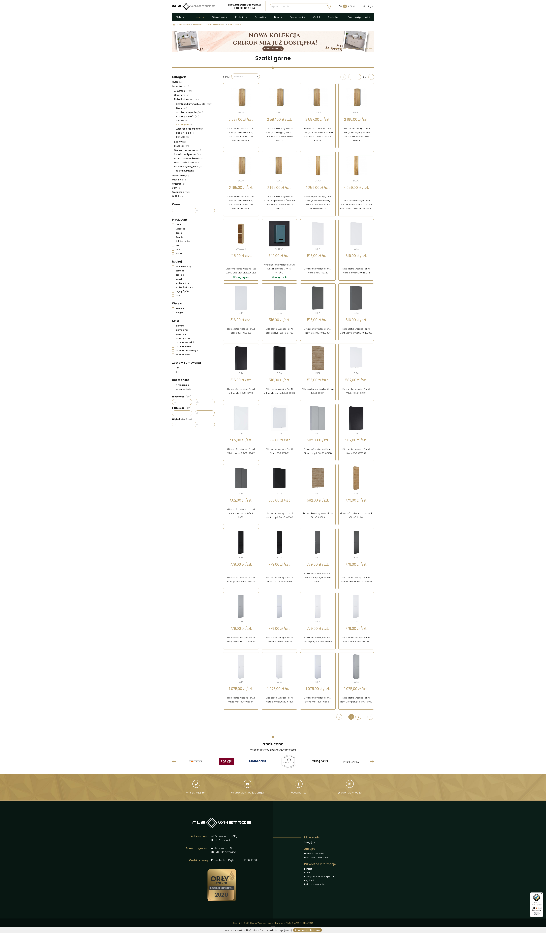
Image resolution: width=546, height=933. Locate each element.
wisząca (180, 308)
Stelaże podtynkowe (187, 154)
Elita (178, 249)
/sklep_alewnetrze (350, 792)
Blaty (181, 108)
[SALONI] (195, 755)
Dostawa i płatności (359, 17)
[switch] (536, 913)
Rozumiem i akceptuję (307, 930)
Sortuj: (226, 76)
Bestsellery (334, 17)
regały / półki (182, 291)
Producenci (296, 17)
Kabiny (180, 141)
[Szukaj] (328, 6)
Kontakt (308, 868)
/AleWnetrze (298, 792)
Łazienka (196, 17)
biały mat (180, 325)
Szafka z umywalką (189, 112)
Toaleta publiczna (185, 170)
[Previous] (174, 761)
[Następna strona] (371, 77)
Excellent (180, 228)
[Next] (372, 761)
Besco (179, 233)
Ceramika (182, 95)
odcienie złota (183, 354)
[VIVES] (351, 755)
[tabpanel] (273, 32)
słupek (179, 279)
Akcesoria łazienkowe (190, 128)
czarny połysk (183, 338)
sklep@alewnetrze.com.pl (247, 792)
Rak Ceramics (183, 241)
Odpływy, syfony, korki (188, 166)
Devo (178, 224)
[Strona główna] (174, 24)
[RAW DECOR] (258, 755)
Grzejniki (259, 17)
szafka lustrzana (184, 287)
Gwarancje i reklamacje (316, 857)
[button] (245, 76)
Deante (179, 237)
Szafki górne (234, 24)
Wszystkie (184, 24)
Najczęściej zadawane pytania (319, 876)
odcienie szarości (185, 342)
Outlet (316, 17)
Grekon (179, 245)
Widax (179, 253)
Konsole (182, 137)
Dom (277, 17)
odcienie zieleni (183, 346)
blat (178, 295)
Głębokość (182, 419)
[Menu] (541, 894)
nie (177, 371)
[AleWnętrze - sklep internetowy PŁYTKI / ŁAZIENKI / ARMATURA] (193, 6)
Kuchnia (239, 17)
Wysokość (181, 396)
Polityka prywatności (314, 884)
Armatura (183, 90)
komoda (180, 270)
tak (177, 367)
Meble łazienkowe (215, 24)
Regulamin (309, 880)
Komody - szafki (187, 116)
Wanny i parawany (187, 150)
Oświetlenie (218, 17)
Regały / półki (185, 132)
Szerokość (181, 408)
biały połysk (182, 329)
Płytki (178, 17)
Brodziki (181, 145)
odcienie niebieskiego (187, 350)
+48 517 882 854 (196, 792)
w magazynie (182, 385)
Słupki (182, 120)
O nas (307, 872)
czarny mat (181, 334)
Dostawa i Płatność (314, 853)
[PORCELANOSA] (320, 755)
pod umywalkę (183, 266)
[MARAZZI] (226, 761)
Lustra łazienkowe (186, 162)
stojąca (179, 312)
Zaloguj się (309, 842)
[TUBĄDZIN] (288, 754)
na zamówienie (183, 389)
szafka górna (183, 283)
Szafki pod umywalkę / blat (194, 104)
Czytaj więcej (285, 930)
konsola (180, 274)
